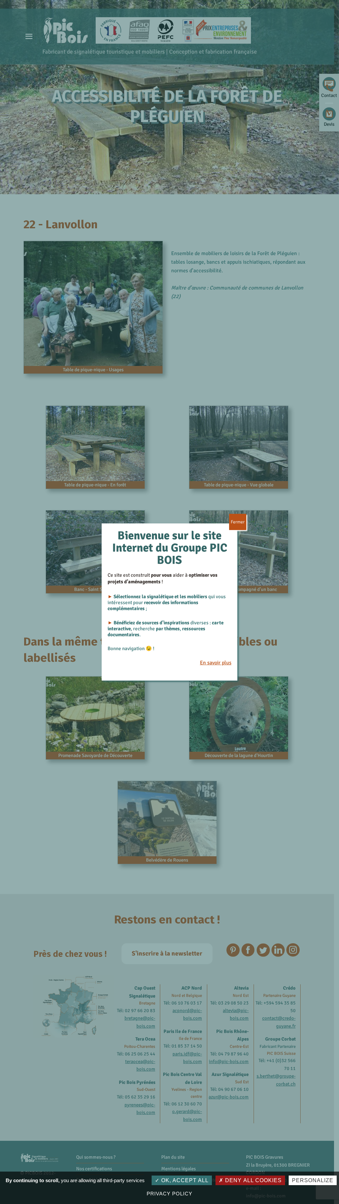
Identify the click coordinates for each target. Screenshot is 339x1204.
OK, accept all (184, 1180)
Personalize (312, 1180)
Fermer (238, 522)
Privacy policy (169, 1193)
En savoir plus (215, 662)
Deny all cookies (252, 1180)
